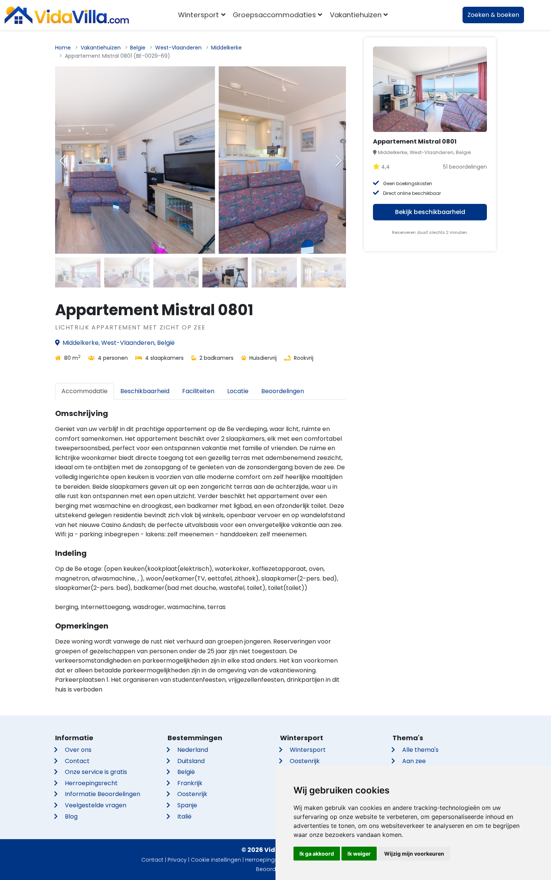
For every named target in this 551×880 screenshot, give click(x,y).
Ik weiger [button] (359, 853)
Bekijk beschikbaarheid (430, 212)
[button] (338, 160)
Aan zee (414, 761)
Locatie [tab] (238, 391)
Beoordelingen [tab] (282, 391)
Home (63, 47)
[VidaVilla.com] (66, 15)
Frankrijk (189, 783)
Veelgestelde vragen (95, 805)
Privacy (177, 860)
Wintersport (308, 749)
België (186, 772)
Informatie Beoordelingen (102, 794)
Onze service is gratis (96, 772)
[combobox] (402, 15)
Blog (71, 816)
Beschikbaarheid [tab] (144, 391)
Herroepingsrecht (91, 783)
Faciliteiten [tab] (198, 391)
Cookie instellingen (216, 860)
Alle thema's (420, 749)
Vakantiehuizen (101, 47)
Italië (184, 816)
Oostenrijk (192, 794)
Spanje (187, 805)
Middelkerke (226, 47)
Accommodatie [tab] (84, 391)
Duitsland (191, 761)
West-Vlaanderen (178, 47)
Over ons (78, 749)
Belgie (137, 47)
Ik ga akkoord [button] (316, 853)
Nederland (192, 749)
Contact (77, 761)
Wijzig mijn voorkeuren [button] (414, 853)
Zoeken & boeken (493, 14)
